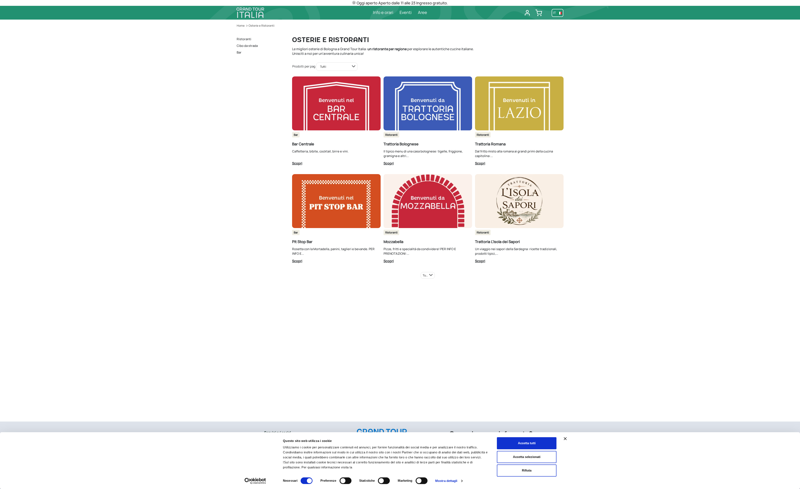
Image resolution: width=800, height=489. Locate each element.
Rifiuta (526, 470)
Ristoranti (244, 39)
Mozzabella (393, 241)
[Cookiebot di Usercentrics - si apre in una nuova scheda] (255, 481)
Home (241, 25)
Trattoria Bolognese (401, 143)
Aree (422, 12)
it (554, 13)
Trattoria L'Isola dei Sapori (497, 241)
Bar (239, 52)
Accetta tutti (527, 443)
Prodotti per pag (303, 66)
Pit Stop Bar (302, 241)
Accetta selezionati (526, 457)
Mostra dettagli (446, 481)
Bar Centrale (303, 143)
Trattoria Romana (490, 143)
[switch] (345, 480)
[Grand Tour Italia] (275, 12)
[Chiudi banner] (565, 438)
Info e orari (383, 12)
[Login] (527, 13)
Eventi (406, 12)
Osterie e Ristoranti (261, 25)
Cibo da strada (247, 46)
